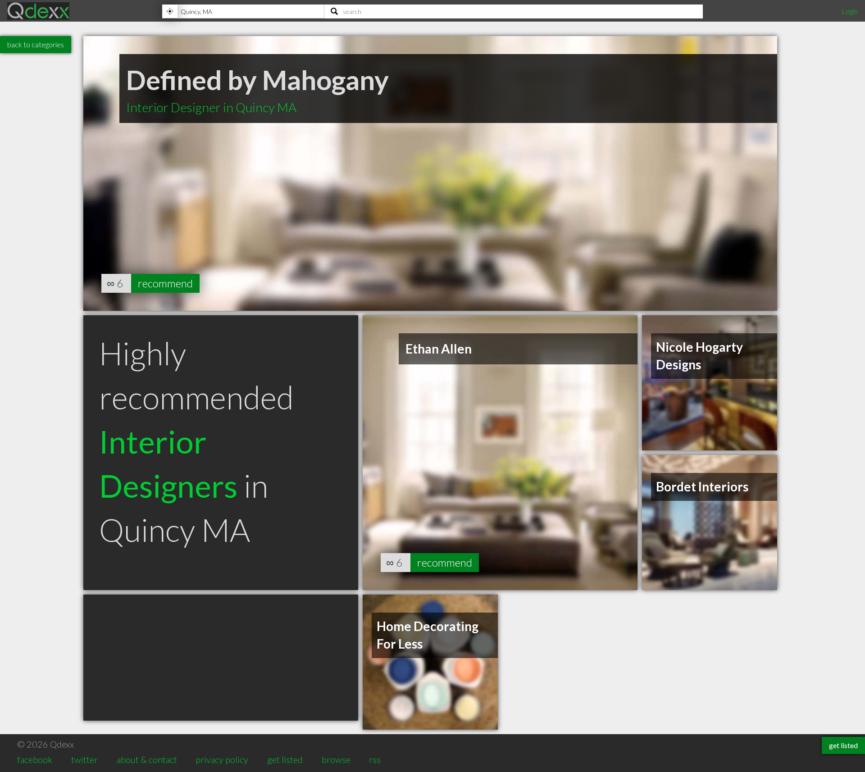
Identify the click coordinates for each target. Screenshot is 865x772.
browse (336, 759)
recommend (165, 283)
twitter (84, 759)
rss (375, 759)
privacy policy (222, 759)
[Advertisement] (220, 658)
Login (850, 11)
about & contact (147, 759)
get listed (285, 759)
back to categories (35, 44)
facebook (34, 759)
